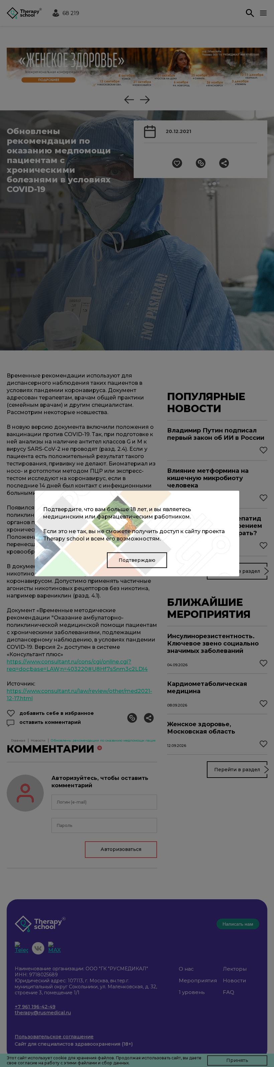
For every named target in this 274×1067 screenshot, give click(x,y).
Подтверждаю (137, 560)
